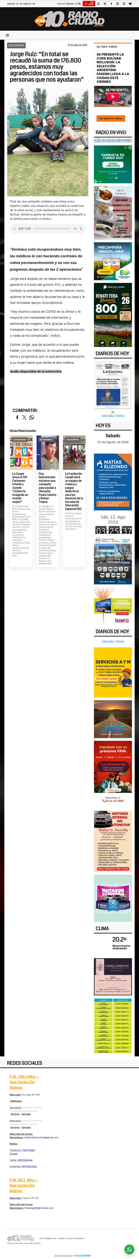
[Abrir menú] (7, 35)
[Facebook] (111, 4)
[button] (79, 4)
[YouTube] (130, 4)
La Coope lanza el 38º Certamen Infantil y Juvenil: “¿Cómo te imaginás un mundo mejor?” (20, 488)
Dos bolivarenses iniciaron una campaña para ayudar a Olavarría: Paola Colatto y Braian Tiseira (47, 488)
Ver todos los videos (110, 118)
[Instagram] (117, 4)
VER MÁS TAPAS (113, 416)
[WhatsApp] (98, 4)
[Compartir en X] (24, 418)
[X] (105, 4)
